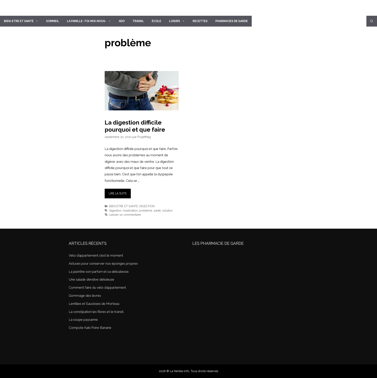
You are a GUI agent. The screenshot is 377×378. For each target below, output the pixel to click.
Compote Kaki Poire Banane (90, 328)
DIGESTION (147, 206)
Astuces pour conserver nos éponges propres (103, 263)
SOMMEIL (52, 21)
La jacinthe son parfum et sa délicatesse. (99, 272)
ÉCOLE (156, 21)
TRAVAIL (138, 21)
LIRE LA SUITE (118, 193)
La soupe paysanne (83, 320)
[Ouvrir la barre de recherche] (371, 21)
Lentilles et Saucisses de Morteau (94, 304)
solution (167, 210)
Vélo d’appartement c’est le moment (96, 255)
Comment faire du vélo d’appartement (97, 287)
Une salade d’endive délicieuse (91, 279)
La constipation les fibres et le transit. (96, 312)
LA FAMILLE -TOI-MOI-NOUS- (86, 21)
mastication (130, 210)
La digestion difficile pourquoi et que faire (135, 126)
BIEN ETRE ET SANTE (123, 206)
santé (157, 210)
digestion (115, 210)
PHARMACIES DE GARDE (231, 21)
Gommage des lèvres (85, 296)
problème (145, 210)
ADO (122, 21)
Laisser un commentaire (125, 214)
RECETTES (200, 21)
